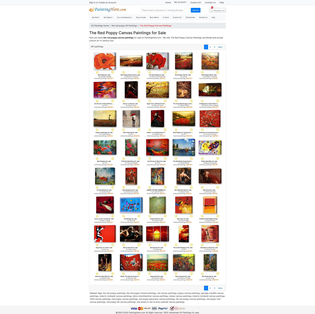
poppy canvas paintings (189, 293)
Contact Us (210, 2)
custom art (94, 40)
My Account (179, 2)
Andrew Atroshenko (132, 192)
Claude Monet (106, 134)
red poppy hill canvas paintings (121, 302)
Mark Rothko (211, 220)
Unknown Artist (158, 105)
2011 (132, 134)
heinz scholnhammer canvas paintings (150, 296)
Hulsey (185, 76)
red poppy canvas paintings (125, 299)
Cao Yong (211, 278)
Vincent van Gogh (211, 134)
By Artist (95, 17)
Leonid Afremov (158, 192)
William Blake (185, 105)
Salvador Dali (132, 278)
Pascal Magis (185, 220)
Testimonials (190, 17)
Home (168, 2)
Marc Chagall (106, 220)
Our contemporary (124, 17)
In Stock (166, 17)
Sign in (92, 2)
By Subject (108, 17)
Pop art (106, 249)
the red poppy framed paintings (141, 293)
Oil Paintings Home (100, 25)
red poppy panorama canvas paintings (157, 299)
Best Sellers (154, 17)
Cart (218, 9)
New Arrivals (141, 17)
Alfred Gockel (211, 249)
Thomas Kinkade (132, 163)
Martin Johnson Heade (211, 105)
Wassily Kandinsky (211, 163)
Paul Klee (132, 220)
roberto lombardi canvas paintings (115, 296)
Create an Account (107, 2)
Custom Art (195, 2)
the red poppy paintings (114, 293)
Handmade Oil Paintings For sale (107, 10)
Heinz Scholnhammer (158, 76)
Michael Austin (211, 192)
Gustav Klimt (158, 220)
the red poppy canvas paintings (190, 299)
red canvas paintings (167, 293)
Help (222, 2)
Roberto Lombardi (132, 76)
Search (195, 10)
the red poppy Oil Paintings (124, 25)
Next (220, 47)
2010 (106, 105)
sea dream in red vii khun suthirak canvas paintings (160, 302)
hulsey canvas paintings (180, 296)
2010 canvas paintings (100, 299)
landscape (158, 249)
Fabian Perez (132, 105)
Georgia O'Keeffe (106, 76)
